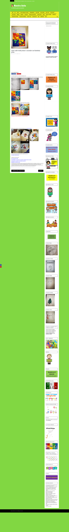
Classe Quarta (52, 12)
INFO (15, 12)
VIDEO (38, 16)
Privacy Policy (29, 16)
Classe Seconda (42, 12)
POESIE (46, 16)
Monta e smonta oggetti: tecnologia (50, 493)
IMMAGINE (18, 14)
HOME (12, 12)
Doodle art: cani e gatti (49, 498)
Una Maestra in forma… (15, 16)
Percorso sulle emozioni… (32, 14)
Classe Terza (47, 12)
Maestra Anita (20, 5)
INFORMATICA (54, 14)
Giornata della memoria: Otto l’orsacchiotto (51, 497)
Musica (44, 14)
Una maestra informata (23, 16)
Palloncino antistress (49, 494)
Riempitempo (42, 16)
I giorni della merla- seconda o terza (18, 170)
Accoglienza (26, 14)
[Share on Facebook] (1, 265)
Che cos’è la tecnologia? (49, 492)
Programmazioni (32, 12)
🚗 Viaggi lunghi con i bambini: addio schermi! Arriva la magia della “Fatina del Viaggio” (51, 489)
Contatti (18, 12)
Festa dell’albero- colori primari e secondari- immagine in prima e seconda (21, 159)
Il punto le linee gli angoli (49, 491)
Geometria (22, 14)
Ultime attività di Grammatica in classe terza (52, 499)
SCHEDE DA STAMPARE (48, 14)
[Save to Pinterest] (1, 267)
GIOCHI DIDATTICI (34, 16)
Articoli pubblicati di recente (24, 12)
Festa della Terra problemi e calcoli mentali (51, 500)
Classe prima (37, 12)
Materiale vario (39, 14)
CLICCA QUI (49, 420)
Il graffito (41, 170)
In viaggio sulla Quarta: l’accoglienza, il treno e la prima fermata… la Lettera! (24, 1)
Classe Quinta (14, 14)
